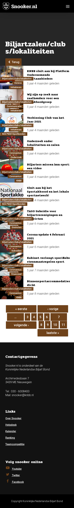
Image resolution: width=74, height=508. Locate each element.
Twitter (15, 475)
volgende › (21, 325)
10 (55, 325)
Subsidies (16, 251)
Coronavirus (16, 153)
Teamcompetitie (14, 444)
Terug (15, 62)
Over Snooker (13, 418)
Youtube (16, 468)
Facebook (17, 482)
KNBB (19, 180)
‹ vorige (52, 309)
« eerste (21, 309)
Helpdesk (11, 424)
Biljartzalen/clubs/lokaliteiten (17, 78)
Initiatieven (16, 87)
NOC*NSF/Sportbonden (14, 134)
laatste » (53, 333)
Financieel (16, 274)
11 (63, 325)
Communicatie (14, 106)
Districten (17, 227)
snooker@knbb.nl (23, 395)
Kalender (10, 431)
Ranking (10, 437)
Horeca (18, 83)
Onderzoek (16, 157)
